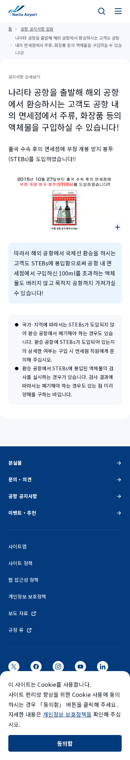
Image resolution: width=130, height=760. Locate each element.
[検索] (101, 11)
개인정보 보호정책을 (67, 714)
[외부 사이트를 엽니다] (13, 668)
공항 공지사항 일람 (36, 29)
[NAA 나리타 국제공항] (22, 11)
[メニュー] (118, 11)
